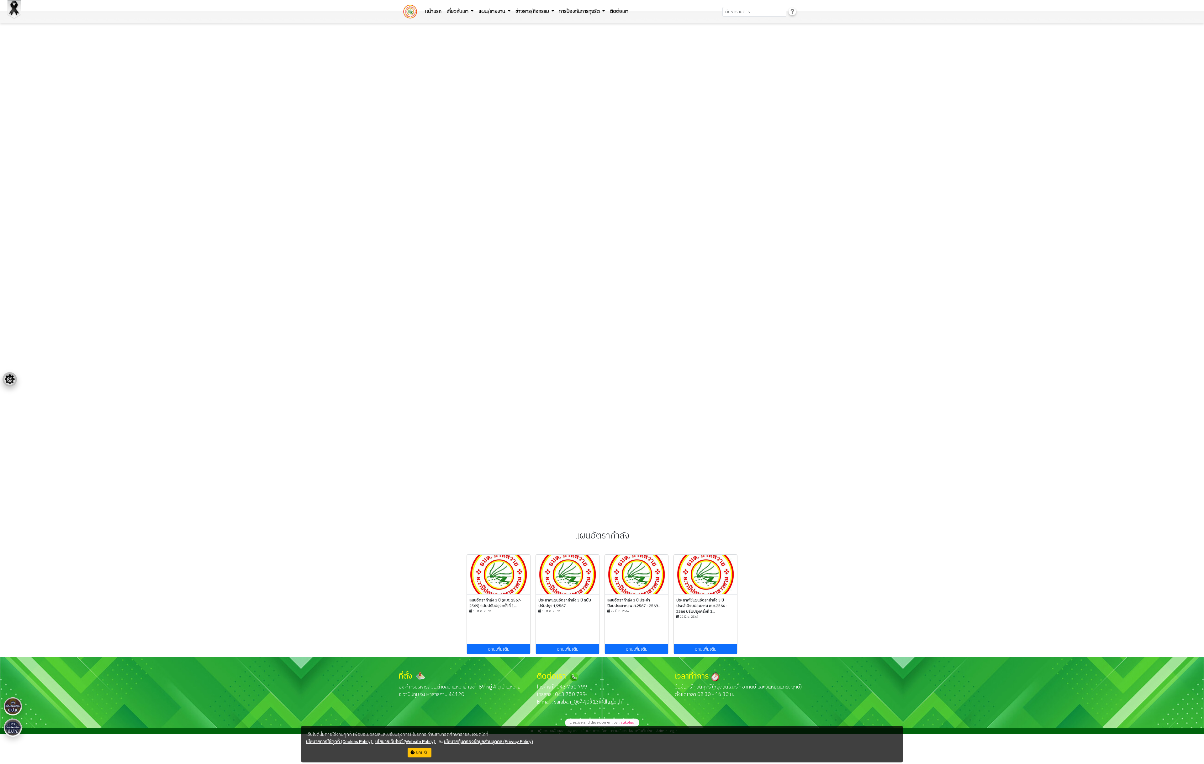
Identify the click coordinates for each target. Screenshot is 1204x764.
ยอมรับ (422, 752)
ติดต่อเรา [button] (619, 11)
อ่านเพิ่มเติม (499, 649)
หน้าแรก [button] (433, 11)
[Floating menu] (10, 379)
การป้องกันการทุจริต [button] (580, 11)
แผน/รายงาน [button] (492, 11)
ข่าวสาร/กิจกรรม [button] (532, 11)
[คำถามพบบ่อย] (792, 12)
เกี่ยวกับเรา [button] (458, 11)
